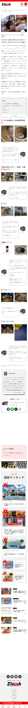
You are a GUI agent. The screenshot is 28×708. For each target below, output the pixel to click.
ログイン (19, 453)
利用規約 (14, 695)
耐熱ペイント (6, 110)
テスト (4, 108)
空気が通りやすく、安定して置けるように (13, 106)
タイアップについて (14, 692)
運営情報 (14, 698)
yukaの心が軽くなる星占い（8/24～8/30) (19, 611)
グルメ (15, 627)
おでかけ (15, 588)
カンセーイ (6, 112)
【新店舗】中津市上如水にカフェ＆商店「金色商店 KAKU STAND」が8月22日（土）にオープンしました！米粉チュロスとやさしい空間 (20, 592)
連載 (3, 36)
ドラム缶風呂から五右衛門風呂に (11, 103)
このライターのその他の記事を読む (14, 392)
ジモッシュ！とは (14, 689)
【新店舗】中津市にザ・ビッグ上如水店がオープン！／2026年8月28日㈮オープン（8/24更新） (20, 601)
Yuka (15, 608)
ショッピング (16, 598)
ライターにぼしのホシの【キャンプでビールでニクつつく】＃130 (20, 621)
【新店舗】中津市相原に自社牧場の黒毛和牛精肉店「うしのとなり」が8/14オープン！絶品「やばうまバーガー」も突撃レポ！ (20, 630)
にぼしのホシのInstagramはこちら (14, 390)
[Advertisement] (14, 429)
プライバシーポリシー (14, 696)
